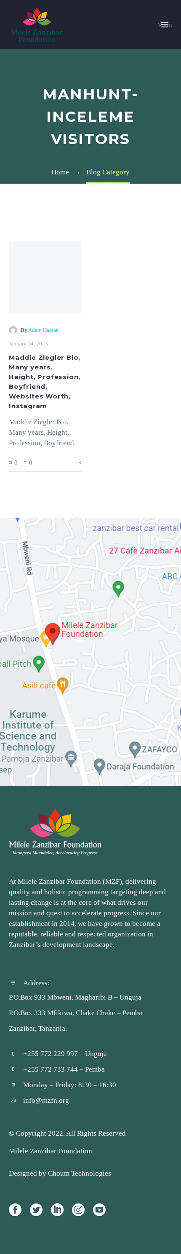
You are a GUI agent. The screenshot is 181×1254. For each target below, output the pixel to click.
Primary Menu (164, 25)
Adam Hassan (43, 330)
